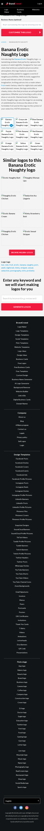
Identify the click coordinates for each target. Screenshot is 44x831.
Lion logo (22, 751)
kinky (17, 268)
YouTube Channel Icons (22, 582)
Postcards (22, 608)
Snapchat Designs (22, 525)
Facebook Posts (22, 459)
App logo (22, 666)
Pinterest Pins (22, 511)
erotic (16, 265)
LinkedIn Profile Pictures (22, 507)
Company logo (22, 694)
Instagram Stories (22, 491)
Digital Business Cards (22, 400)
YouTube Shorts (22, 574)
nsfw (24, 270)
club (7, 265)
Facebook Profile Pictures (22, 479)
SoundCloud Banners (22, 529)
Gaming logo (22, 737)
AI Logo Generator (22, 383)
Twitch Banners (22, 550)
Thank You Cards (22, 624)
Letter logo (22, 745)
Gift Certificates (22, 616)
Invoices (22, 596)
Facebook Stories (22, 463)
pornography (15, 270)
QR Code (22, 649)
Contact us (22, 429)
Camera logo (22, 686)
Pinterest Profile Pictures (22, 519)
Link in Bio (22, 396)
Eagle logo (22, 716)
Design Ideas (22, 355)
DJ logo (22, 708)
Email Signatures (22, 592)
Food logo (22, 733)
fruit (3, 85)
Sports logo (22, 787)
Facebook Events (22, 471)
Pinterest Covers (22, 515)
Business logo (22, 682)
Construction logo (22, 698)
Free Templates (22, 371)
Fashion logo (22, 725)
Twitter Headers (22, 558)
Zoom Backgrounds (22, 586)
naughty (30, 265)
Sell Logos (22, 441)
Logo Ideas (22, 351)
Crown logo (22, 702)
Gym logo (22, 741)
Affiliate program (22, 425)
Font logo (22, 729)
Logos (3, 42)
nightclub (10, 268)
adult (3, 268)
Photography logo (22, 767)
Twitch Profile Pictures (22, 554)
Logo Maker (6, 11)
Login (22, 445)
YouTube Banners (22, 570)
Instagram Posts (22, 483)
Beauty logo (22, 674)
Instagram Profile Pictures (22, 495)
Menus (22, 600)
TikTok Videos (22, 537)
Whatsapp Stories (22, 566)
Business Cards (20, 11)
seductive (5, 270)
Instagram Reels (22, 487)
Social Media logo (22, 783)
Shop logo (22, 779)
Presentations (22, 653)
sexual (31, 268)
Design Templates (22, 335)
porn (36, 265)
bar (2, 265)
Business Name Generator (22, 379)
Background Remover (22, 387)
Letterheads (22, 640)
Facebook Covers (22, 467)
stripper (24, 268)
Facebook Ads (22, 475)
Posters (22, 612)
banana (23, 265)
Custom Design (22, 375)
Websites (36, 10)
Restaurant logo (22, 775)
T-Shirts (22, 628)
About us (22, 417)
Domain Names (22, 404)
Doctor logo (22, 712)
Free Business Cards (22, 367)
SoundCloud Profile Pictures (22, 533)
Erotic (23, 59)
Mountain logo (22, 755)
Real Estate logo (22, 771)
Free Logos (22, 363)
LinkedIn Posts (22, 503)
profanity (30, 270)
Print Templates (22, 343)
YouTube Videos (22, 578)
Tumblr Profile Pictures (22, 541)
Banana (17, 59)
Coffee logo (22, 690)
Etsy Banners (22, 645)
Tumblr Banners (22, 546)
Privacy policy (22, 437)
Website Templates (22, 347)
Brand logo (22, 678)
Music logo (22, 759)
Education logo (22, 721)
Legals (22, 433)
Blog (22, 421)
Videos (22, 632)
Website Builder (22, 391)
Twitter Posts (22, 562)
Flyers (22, 604)
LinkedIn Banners (22, 499)
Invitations (22, 620)
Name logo (22, 763)
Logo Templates (22, 331)
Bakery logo (22, 670)
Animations (22, 636)
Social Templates (22, 339)
